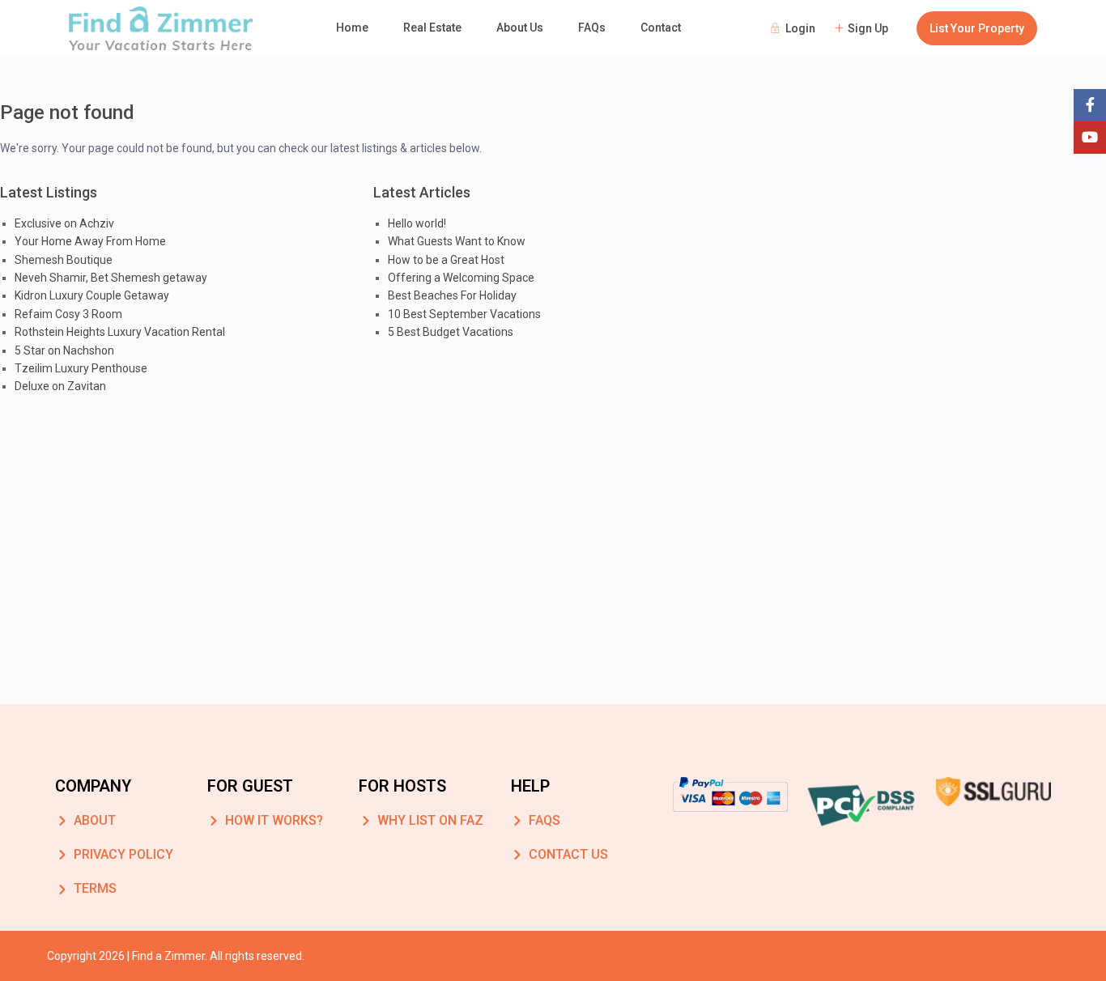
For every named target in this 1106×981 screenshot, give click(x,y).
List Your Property (976, 28)
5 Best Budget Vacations (450, 331)
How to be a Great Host (446, 259)
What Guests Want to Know (456, 241)
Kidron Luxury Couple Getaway (92, 295)
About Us (519, 27)
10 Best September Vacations (464, 314)
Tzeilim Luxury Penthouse (81, 368)
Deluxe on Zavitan (60, 386)
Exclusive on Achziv (64, 223)
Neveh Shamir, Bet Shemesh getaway (111, 277)
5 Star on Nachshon (64, 350)
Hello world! (417, 223)
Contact (660, 27)
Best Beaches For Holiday (452, 295)
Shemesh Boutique (64, 259)
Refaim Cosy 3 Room (68, 314)
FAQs (592, 27)
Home (352, 27)
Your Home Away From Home (90, 241)
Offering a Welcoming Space (461, 277)
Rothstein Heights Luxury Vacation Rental (120, 331)
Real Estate (432, 27)
